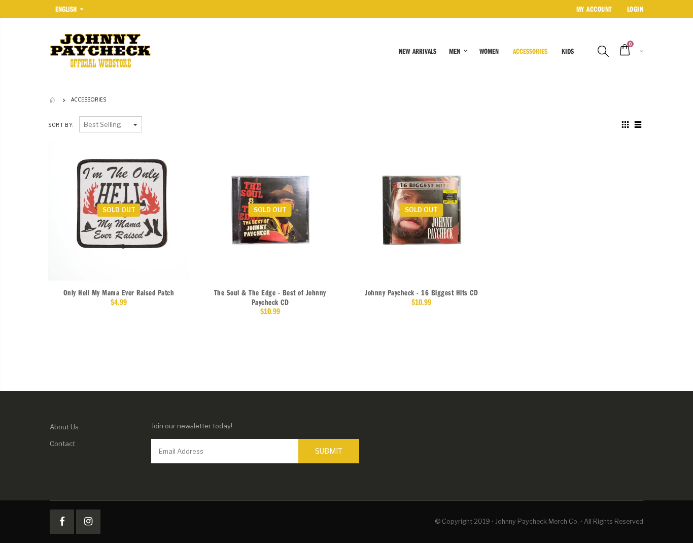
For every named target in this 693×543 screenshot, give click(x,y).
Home (53, 99)
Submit (328, 451)
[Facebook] (62, 522)
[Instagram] (88, 522)
